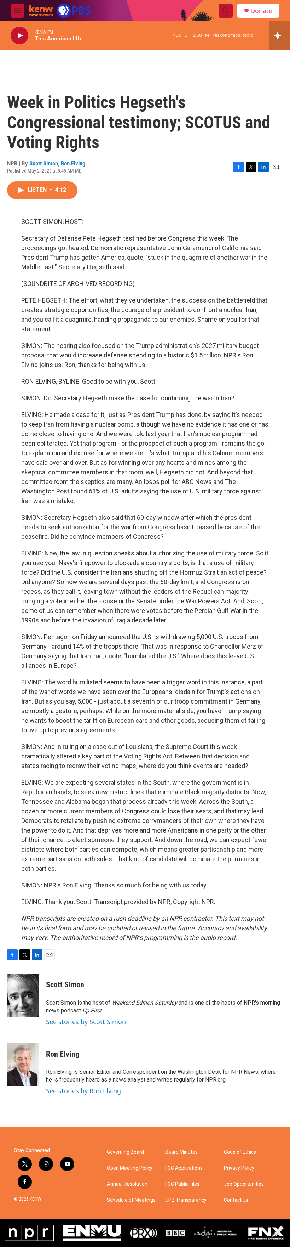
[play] (19, 36)
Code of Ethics (240, 1152)
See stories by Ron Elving (83, 1091)
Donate (261, 11)
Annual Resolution (127, 1184)
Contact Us (236, 1200)
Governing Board (125, 1152)
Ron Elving (73, 163)
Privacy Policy (239, 1168)
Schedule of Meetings (131, 1200)
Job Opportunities (244, 1184)
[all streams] (279, 35)
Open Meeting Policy (129, 1168)
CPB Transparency (186, 1200)
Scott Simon (43, 163)
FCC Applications (184, 1168)
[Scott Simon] (23, 995)
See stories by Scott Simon (86, 1021)
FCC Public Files (182, 1184)
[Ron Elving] (23, 1064)
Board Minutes (181, 1152)
